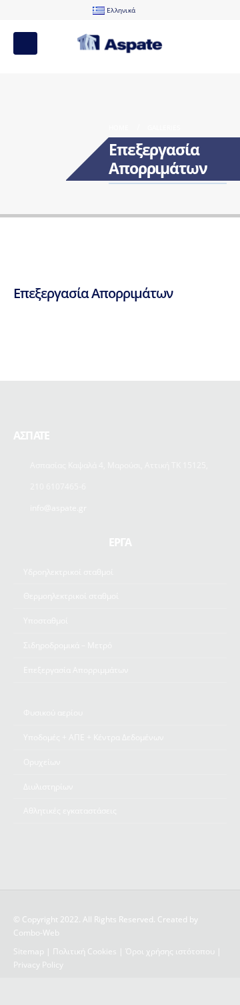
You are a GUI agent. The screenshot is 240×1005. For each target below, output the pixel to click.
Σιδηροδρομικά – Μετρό (67, 645)
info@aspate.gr (58, 507)
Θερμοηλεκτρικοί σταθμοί (71, 595)
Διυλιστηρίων (48, 786)
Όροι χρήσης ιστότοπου (170, 951)
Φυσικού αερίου (53, 712)
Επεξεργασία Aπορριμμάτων (76, 669)
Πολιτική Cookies (85, 951)
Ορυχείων (42, 761)
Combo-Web (36, 932)
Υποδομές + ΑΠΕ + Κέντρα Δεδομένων (93, 737)
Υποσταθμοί (45, 620)
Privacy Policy (38, 964)
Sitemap (28, 951)
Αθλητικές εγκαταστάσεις (70, 810)
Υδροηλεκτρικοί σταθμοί (68, 571)
